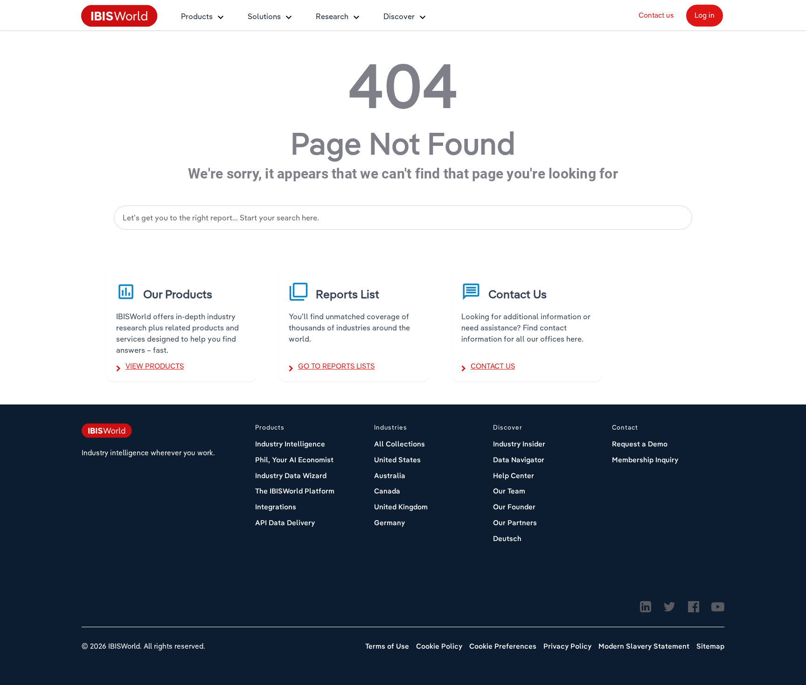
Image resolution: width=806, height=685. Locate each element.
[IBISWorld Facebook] (693, 607)
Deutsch (507, 538)
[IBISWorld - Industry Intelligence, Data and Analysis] (119, 15)
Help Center (513, 475)
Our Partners (515, 522)
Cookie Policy (439, 646)
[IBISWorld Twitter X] (669, 607)
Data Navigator (518, 459)
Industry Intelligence (290, 443)
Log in (705, 15)
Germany (389, 522)
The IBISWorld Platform (294, 490)
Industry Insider (519, 443)
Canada (387, 490)
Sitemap (710, 646)
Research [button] (332, 16)
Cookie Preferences (502, 646)
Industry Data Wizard (291, 475)
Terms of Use (387, 646)
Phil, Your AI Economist (294, 459)
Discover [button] (399, 16)
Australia (389, 475)
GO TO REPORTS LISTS (336, 366)
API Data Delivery (285, 522)
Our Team (509, 490)
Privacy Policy (567, 646)
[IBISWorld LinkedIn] (645, 607)
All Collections (399, 443)
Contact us (656, 15)
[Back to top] (775, 640)
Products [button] (197, 16)
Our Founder (514, 506)
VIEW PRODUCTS (154, 366)
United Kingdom (401, 506)
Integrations (275, 506)
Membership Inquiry (645, 459)
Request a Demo (639, 443)
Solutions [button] (264, 16)
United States (397, 459)
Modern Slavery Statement (643, 646)
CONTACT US (493, 366)
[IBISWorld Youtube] (717, 607)
